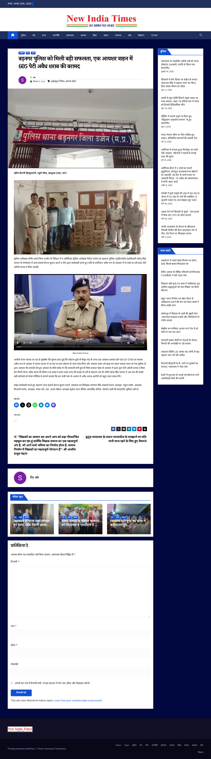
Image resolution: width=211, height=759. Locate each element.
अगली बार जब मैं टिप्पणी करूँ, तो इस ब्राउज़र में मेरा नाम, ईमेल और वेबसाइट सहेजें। (52, 683)
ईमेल (14, 645)
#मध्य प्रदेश (71, 81)
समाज (106, 35)
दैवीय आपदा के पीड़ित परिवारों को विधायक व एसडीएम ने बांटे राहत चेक (80, 525)
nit (34, 77)
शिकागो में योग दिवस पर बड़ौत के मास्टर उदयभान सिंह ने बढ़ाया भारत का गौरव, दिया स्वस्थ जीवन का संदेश (179, 83)
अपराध (83, 35)
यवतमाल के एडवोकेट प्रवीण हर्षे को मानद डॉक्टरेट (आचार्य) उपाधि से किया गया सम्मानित (180, 65)
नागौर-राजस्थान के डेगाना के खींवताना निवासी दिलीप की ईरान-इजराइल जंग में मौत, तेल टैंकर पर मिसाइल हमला (179, 230)
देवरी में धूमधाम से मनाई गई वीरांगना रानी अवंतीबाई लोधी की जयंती (180, 377)
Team (154, 35)
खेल (129, 35)
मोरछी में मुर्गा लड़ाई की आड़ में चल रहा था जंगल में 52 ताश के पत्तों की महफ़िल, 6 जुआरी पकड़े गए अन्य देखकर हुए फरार (180, 197)
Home (118, 745)
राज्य (44, 35)
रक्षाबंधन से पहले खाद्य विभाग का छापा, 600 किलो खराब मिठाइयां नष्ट (31, 525)
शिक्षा (95, 35)
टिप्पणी (15, 562)
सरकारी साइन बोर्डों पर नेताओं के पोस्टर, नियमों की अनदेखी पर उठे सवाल (179, 342)
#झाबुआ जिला (57, 81)
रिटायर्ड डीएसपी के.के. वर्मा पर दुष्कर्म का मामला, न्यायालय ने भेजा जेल (179, 365)
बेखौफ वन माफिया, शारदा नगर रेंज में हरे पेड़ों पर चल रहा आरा (179, 330)
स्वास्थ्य (118, 35)
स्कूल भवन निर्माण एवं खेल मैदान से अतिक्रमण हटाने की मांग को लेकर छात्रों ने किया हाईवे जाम (180, 302)
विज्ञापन (141, 35)
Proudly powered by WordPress (22, 749)
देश (34, 35)
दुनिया (23, 35)
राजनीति (56, 35)
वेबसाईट (14, 664)
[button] (201, 35)
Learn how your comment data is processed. (78, 700)
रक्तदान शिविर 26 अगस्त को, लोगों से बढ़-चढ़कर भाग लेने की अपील (180, 353)
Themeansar (60, 749)
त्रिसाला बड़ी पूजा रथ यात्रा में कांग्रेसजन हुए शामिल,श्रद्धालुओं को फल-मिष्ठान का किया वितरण (180, 287)
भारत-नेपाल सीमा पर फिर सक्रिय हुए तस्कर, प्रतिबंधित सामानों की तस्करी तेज (179, 136)
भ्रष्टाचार (70, 35)
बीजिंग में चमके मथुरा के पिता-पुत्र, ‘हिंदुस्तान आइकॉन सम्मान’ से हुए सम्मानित (176, 120)
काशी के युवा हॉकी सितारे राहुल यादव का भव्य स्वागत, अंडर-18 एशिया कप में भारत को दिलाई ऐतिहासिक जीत (180, 102)
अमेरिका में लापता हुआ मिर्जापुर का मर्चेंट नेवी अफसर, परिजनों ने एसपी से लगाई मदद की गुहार (179, 153)
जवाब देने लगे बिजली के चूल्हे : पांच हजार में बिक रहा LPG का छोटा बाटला (180, 213)
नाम (14, 626)
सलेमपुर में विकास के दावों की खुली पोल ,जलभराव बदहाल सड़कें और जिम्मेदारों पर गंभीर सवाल (180, 317)
